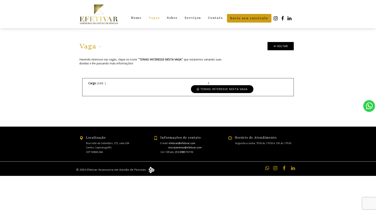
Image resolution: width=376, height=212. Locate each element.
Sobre (172, 18)
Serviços (193, 18)
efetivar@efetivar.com (182, 143)
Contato (215, 18)
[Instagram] (276, 18)
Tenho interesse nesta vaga (223, 89)
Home (136, 18)
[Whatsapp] (369, 106)
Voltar (282, 46)
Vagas (154, 18)
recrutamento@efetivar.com (185, 147)
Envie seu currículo (249, 18)
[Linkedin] (290, 18)
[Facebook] (282, 18)
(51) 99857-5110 (184, 152)
